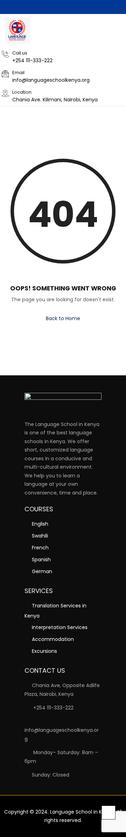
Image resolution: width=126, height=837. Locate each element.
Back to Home (63, 318)
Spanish (41, 559)
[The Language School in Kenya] (17, 30)
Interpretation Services (60, 627)
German (42, 571)
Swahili (40, 535)
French (40, 547)
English (40, 523)
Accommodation (53, 639)
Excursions (44, 651)
